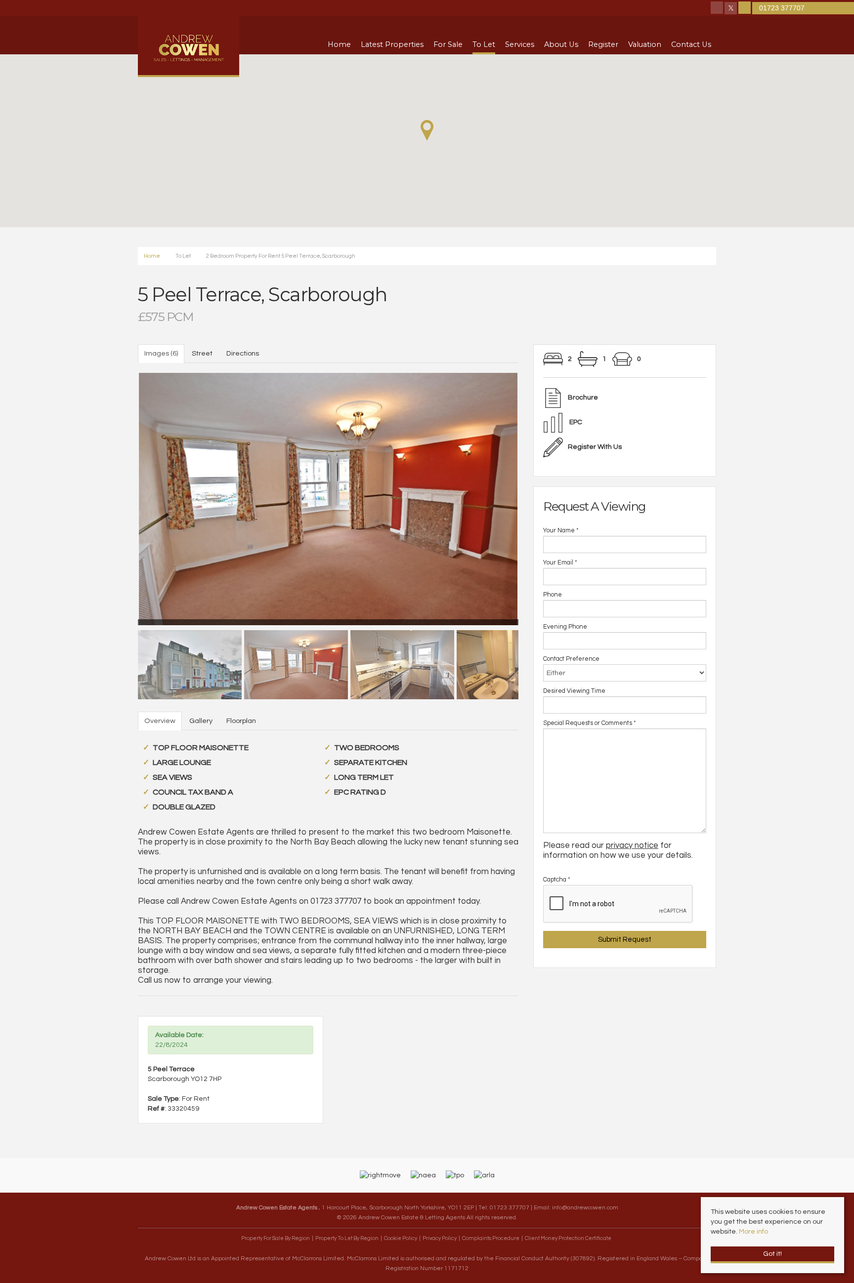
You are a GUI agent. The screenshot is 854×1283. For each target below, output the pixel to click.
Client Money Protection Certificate (568, 1238)
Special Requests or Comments (589, 723)
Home (339, 44)
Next (535, 496)
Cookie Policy (400, 1238)
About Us (561, 44)
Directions (242, 353)
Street (202, 353)
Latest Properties (392, 44)
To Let (483, 44)
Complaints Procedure (490, 1238)
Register (603, 44)
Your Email (560, 563)
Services (519, 44)
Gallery (201, 720)
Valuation (644, 44)
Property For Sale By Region (275, 1238)
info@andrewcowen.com (585, 1207)
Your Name (561, 530)
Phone (552, 595)
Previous (120, 496)
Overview (159, 720)
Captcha (556, 880)
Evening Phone (565, 627)
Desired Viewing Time (574, 691)
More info (753, 1231)
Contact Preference (571, 659)
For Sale (448, 44)
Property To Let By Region (347, 1238)
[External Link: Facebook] (718, 8)
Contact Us (691, 44)
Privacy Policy (440, 1238)
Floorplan (241, 720)
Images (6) (161, 353)
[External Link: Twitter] (731, 8)
